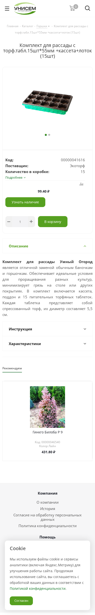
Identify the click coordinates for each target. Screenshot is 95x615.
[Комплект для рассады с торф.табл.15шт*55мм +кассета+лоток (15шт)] (47, 102)
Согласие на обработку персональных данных (47, 517)
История (47, 508)
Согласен (21, 600)
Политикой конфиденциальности (38, 588)
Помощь (47, 536)
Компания (47, 493)
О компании (48, 502)
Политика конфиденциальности (48, 525)
